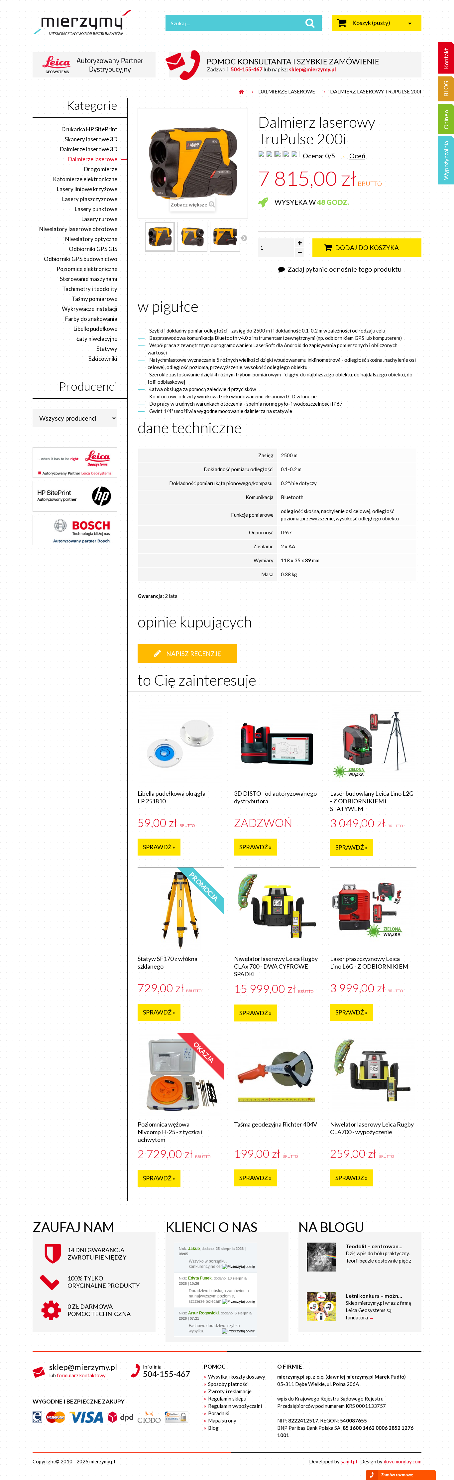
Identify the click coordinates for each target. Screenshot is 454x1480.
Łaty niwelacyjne (96, 338)
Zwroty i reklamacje (229, 1391)
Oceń (357, 156)
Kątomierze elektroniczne (85, 179)
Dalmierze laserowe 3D (88, 149)
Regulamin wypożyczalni (234, 1406)
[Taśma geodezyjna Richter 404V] (277, 1074)
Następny (244, 237)
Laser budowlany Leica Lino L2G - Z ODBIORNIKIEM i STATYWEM (371, 801)
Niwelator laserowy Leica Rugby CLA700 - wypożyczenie (372, 1128)
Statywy (106, 348)
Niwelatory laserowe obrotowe (78, 228)
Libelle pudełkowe (95, 328)
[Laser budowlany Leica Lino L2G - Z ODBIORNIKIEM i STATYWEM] (373, 743)
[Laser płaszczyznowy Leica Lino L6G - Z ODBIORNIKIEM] (373, 909)
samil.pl (349, 1461)
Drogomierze (100, 169)
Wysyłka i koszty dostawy (236, 1377)
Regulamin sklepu (226, 1399)
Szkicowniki (102, 358)
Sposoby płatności (228, 1384)
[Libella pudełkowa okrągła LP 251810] (181, 743)
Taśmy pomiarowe (94, 298)
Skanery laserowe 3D (91, 139)
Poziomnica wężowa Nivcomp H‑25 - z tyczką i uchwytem (170, 1132)
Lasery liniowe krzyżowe (87, 189)
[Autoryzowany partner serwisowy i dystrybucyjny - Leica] (97, 64)
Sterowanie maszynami (88, 278)
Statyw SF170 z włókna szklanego (167, 962)
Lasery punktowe (96, 208)
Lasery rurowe (99, 218)
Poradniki (218, 1413)
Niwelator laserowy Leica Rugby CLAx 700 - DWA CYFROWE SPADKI (276, 966)
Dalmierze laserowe (286, 91)
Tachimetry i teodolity (89, 288)
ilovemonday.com (402, 1461)
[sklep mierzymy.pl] (94, 23)
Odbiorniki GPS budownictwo (80, 258)
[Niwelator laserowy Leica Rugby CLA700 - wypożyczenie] (373, 1074)
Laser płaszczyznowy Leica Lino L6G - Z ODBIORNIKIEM (369, 962)
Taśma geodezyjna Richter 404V (275, 1124)
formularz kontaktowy (81, 1375)
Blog (213, 1428)
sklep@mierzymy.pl (83, 1367)
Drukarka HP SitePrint (89, 129)
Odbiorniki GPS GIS (93, 248)
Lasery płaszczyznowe (89, 199)
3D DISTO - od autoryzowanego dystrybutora (275, 797)
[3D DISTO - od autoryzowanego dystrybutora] (277, 743)
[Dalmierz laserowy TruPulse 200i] (159, 236)
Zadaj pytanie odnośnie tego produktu (344, 269)
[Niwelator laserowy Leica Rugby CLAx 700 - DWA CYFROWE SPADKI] (277, 909)
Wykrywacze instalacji (89, 308)
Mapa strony (221, 1420)
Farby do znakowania (91, 318)
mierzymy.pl (102, 1461)
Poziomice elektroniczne (87, 268)
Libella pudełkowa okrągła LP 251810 (171, 797)
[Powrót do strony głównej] (241, 92)
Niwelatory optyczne (91, 238)
